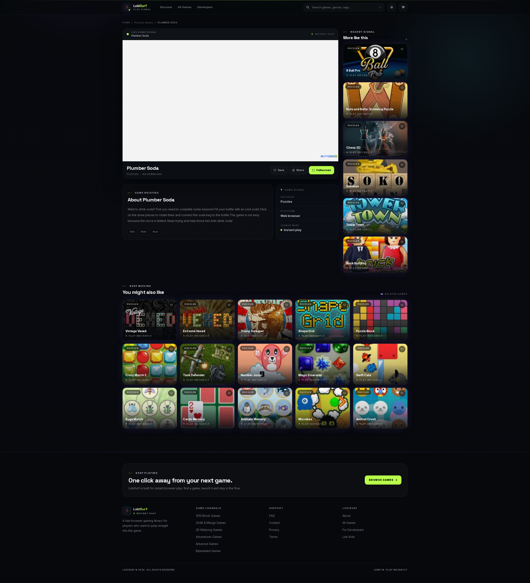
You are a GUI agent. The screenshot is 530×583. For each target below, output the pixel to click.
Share (300, 170)
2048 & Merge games (211, 522)
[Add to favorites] (402, 49)
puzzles (286, 201)
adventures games (209, 537)
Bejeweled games (208, 551)
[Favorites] (403, 7)
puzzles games (143, 22)
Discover (166, 7)
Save (281, 170)
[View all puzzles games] (406, 39)
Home (126, 22)
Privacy (274, 530)
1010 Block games (208, 515)
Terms (273, 537)
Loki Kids (348, 537)
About (346, 515)
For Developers (353, 530)
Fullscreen (323, 170)
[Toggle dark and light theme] (392, 7)
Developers (205, 7)
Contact (274, 522)
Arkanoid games (207, 544)
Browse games (381, 479)
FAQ (272, 515)
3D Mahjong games (209, 530)
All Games (185, 7)
